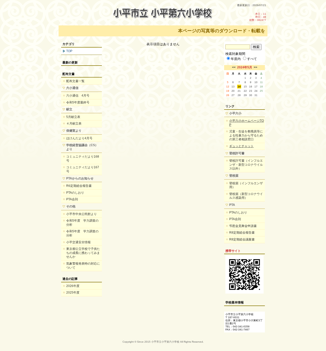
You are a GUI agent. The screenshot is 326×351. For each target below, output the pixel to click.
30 (250, 95)
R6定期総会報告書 (79, 186)
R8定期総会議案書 (242, 239)
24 (255, 90)
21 (239, 90)
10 (255, 82)
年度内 (236, 59)
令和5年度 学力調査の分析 (82, 222)
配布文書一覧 (75, 81)
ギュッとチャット (241, 146)
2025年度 (72, 292)
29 (245, 95)
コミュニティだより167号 (82, 169)
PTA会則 (72, 199)
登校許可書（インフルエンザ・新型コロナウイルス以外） (246, 164)
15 (245, 86)
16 (250, 86)
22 (245, 90)
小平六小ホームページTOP (246, 123)
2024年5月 (244, 67)
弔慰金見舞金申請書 (243, 226)
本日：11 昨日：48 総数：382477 (257, 16)
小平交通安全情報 (78, 242)
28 (239, 95)
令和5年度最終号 (77, 102)
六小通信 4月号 (77, 95)
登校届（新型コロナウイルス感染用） (246, 196)
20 (233, 90)
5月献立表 (73, 117)
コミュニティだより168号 (82, 158)
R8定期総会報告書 (242, 232)
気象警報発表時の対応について (83, 265)
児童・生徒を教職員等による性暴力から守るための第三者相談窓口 (246, 135)
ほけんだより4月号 (79, 138)
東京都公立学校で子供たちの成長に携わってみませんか (83, 252)
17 (255, 86)
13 (233, 86)
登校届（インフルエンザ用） (246, 185)
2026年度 (72, 286)
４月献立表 (74, 123)
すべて (252, 59)
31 (255, 95)
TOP (69, 51)
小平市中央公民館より (81, 214)
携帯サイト (233, 251)
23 (250, 90)
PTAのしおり (75, 192)
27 (233, 95)
